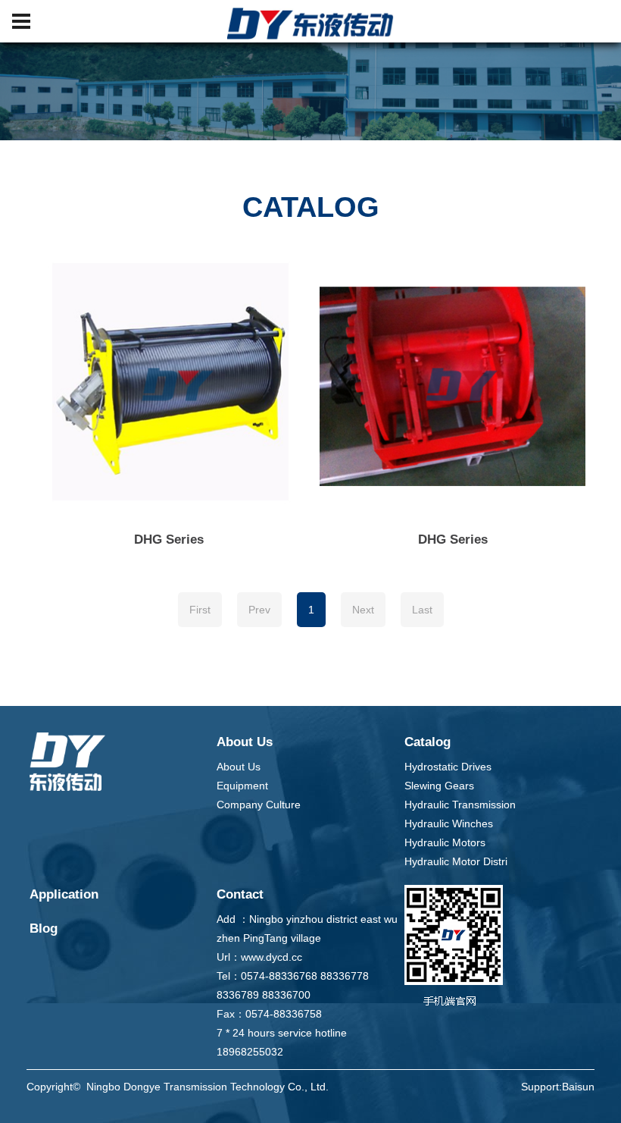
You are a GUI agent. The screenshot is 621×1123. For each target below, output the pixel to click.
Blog (44, 928)
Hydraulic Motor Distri (455, 861)
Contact (240, 894)
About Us (245, 742)
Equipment (242, 786)
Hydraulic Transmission (460, 804)
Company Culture (259, 804)
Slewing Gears (439, 786)
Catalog (427, 742)
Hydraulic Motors (444, 842)
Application (64, 894)
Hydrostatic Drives (447, 767)
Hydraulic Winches (448, 823)
